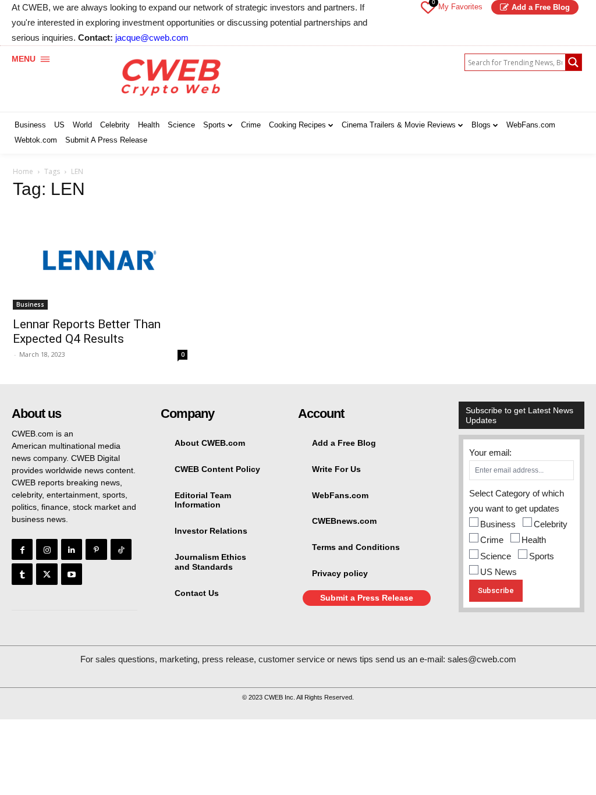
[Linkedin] (71, 549)
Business (30, 304)
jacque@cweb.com (152, 37)
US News (498, 572)
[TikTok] (121, 549)
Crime (491, 540)
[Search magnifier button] (573, 62)
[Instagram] (46, 549)
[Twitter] (46, 573)
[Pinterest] (96, 549)
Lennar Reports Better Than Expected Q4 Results (87, 331)
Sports (541, 556)
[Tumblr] (22, 573)
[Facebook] (22, 549)
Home (23, 171)
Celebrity (550, 524)
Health (534, 540)
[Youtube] (71, 573)
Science (495, 556)
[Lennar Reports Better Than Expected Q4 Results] (100, 260)
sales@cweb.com (482, 659)
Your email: (490, 452)
